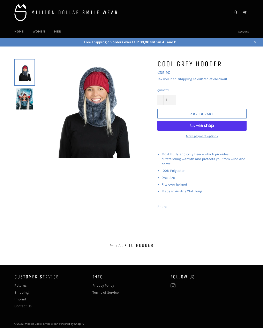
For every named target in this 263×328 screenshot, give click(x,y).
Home (19, 31)
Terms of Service (105, 292)
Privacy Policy (103, 285)
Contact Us (23, 306)
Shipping (185, 79)
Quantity (163, 90)
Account (243, 31)
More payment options (202, 136)
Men (57, 31)
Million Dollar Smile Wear (41, 323)
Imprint (20, 299)
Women (39, 31)
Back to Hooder (133, 245)
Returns (20, 285)
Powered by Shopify (71, 323)
